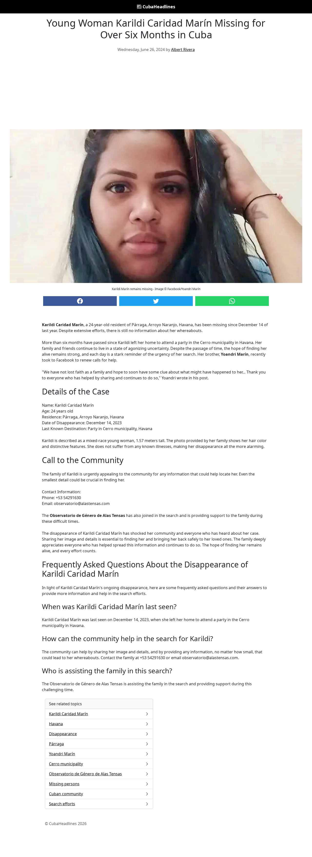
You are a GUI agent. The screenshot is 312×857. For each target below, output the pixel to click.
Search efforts (62, 804)
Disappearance (63, 733)
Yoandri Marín (62, 753)
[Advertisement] (156, 93)
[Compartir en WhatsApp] (232, 301)
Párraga (56, 743)
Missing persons (64, 783)
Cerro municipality (66, 763)
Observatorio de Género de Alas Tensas (85, 773)
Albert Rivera (183, 49)
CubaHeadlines (158, 7)
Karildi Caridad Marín (68, 713)
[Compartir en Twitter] (156, 301)
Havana (56, 723)
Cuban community (66, 794)
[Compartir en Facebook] (80, 301)
